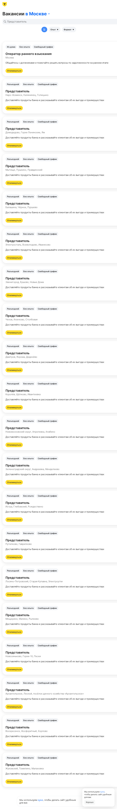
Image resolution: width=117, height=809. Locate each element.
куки (40, 800)
